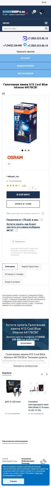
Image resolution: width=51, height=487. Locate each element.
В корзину (23, 194)
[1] (8, 185)
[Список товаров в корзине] (42, 14)
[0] (42, 13)
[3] (13, 185)
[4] (16, 185)
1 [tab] (22, 150)
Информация (28, 461)
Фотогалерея (25, 73)
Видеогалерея (25, 66)
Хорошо (13, 481)
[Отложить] (9, 164)
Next (47, 374)
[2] (10, 185)
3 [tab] (28, 150)
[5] (19, 185)
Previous (42, 374)
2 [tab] (25, 150)
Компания (26, 459)
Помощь (26, 463)
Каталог (25, 58)
